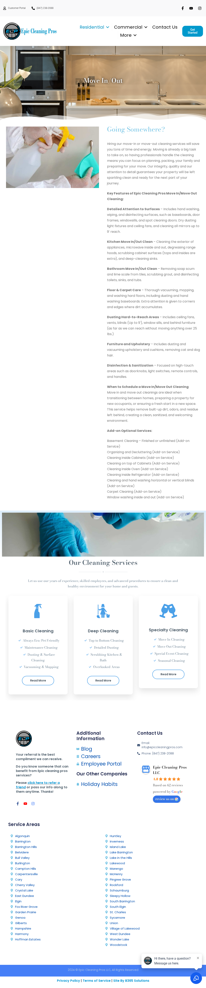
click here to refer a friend (38, 785)
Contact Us (164, 27)
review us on (164, 798)
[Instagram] (33, 803)
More (126, 35)
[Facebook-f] (18, 803)
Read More (38, 680)
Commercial (128, 27)
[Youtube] (25, 803)
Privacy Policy (68, 980)
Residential (92, 27)
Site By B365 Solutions (131, 980)
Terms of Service (97, 980)
